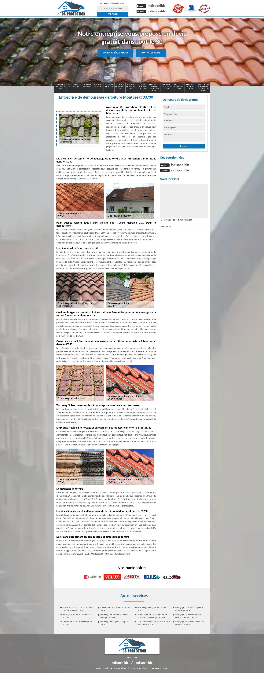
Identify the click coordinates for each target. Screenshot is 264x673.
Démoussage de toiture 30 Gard (60, 87)
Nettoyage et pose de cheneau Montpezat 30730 (113, 616)
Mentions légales (140, 668)
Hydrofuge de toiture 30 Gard (179, 87)
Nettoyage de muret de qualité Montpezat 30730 (189, 609)
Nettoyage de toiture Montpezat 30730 (77, 616)
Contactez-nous (160, 668)
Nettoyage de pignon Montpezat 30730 (114, 623)
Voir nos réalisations (115, 53)
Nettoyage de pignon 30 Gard (142, 87)
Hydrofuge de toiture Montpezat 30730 (77, 623)
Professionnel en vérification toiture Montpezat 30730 (154, 623)
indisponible (157, 6)
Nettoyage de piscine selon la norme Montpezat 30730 (188, 616)
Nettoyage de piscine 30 (109, 87)
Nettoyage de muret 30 (98, 87)
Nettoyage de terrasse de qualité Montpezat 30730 (189, 623)
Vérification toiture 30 (86, 86)
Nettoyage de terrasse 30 (120, 87)
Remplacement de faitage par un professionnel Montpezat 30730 (152, 616)
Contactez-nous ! (151, 53)
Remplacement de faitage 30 (73, 86)
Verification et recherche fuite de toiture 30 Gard (203, 88)
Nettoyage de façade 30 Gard (131, 87)
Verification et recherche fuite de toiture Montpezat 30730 (78, 609)
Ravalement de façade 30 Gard (166, 87)
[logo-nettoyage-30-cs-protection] (71, 8)
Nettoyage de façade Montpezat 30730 (152, 609)
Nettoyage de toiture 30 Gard (190, 87)
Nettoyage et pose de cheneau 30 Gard (154, 88)
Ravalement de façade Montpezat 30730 (115, 609)
